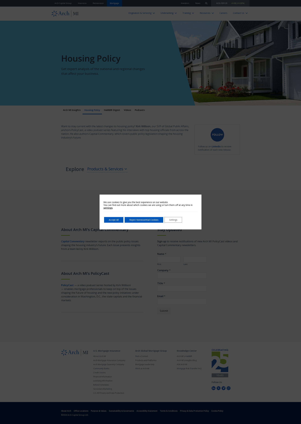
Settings (173, 219)
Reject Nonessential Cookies (143, 219)
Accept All (114, 219)
